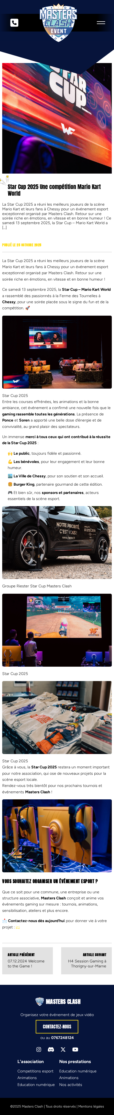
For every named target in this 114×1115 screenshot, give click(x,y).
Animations (27, 1077)
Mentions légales (91, 1106)
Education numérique (36, 1084)
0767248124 (62, 1037)
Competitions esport (35, 1071)
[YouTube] (75, 1049)
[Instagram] (39, 1049)
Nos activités (70, 1084)
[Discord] (51, 1049)
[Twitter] (63, 1049)
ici (18, 927)
